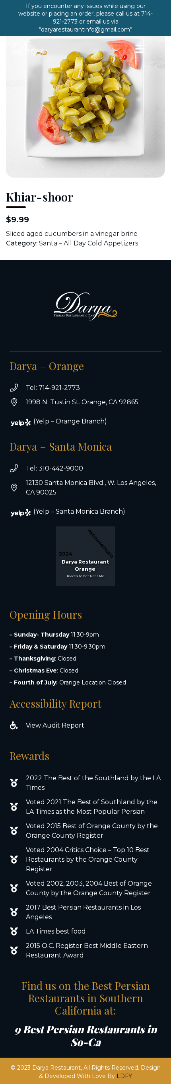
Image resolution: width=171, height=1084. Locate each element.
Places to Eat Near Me (85, 576)
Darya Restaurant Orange (85, 565)
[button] (140, 49)
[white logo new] (29, 49)
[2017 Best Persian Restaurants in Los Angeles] (18, 912)
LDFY (124, 1076)
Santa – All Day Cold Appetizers (88, 243)
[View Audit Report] (18, 726)
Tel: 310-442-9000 (54, 468)
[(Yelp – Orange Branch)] (25, 422)
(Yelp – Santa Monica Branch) (79, 511)
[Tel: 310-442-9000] (18, 469)
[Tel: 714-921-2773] (18, 388)
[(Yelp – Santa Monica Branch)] (25, 512)
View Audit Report (55, 725)
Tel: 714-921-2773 (53, 388)
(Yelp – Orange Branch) (70, 421)
